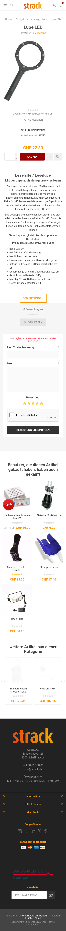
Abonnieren (51, 895)
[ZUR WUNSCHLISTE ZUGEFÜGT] (49, 157)
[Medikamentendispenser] (17, 496)
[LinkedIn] (33, 831)
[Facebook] (26, 831)
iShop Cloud (34, 918)
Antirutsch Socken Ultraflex (17, 569)
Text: (10, 363)
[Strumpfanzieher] (49, 548)
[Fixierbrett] (47, 671)
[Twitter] (39, 831)
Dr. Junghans (39, 33)
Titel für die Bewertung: (21, 347)
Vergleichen (35, 120)
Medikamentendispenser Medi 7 (17, 517)
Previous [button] (4, 681)
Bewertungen (33, 298)
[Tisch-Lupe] (17, 599)
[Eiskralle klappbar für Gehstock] (49, 496)
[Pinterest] (46, 831)
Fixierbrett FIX (47, 688)
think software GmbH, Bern (33, 915)
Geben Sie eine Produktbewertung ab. (33, 113)
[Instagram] (20, 831)
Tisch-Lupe (17, 618)
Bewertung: (33, 397)
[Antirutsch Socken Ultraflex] (17, 548)
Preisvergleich (58, 157)
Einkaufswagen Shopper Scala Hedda (18, 691)
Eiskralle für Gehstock (49, 515)
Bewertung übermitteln (33, 430)
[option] (18, 681)
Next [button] (61, 681)
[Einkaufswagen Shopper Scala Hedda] (18, 671)
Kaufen (32, 156)
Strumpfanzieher (49, 567)
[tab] (33, 298)
